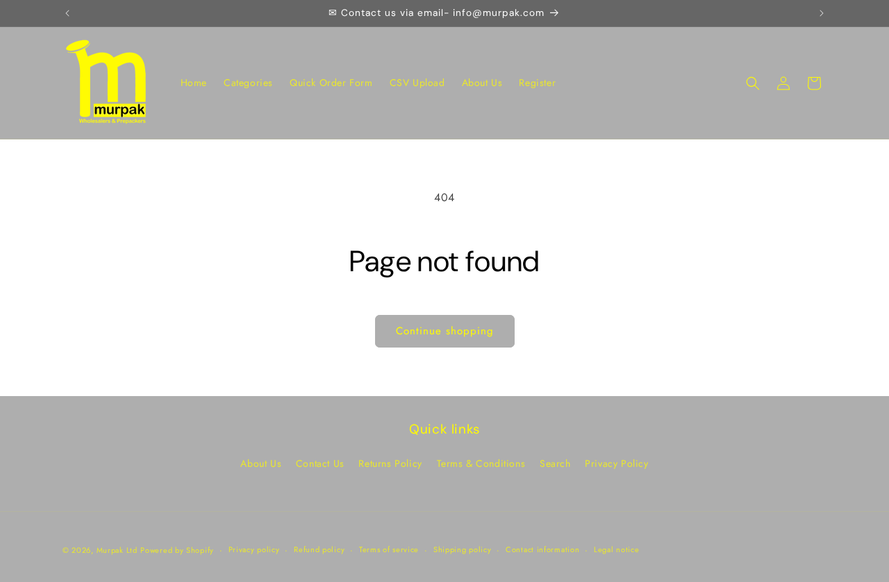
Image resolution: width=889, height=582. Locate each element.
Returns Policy (390, 463)
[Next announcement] (821, 13)
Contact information (542, 549)
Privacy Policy (616, 463)
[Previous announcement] (67, 13)
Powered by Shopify (177, 550)
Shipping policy (462, 549)
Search (555, 463)
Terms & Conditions (481, 463)
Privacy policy (254, 549)
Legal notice (616, 549)
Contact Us (320, 463)
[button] (753, 83)
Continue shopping (445, 331)
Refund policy (319, 549)
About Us (260, 463)
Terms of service (389, 549)
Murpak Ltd (117, 550)
